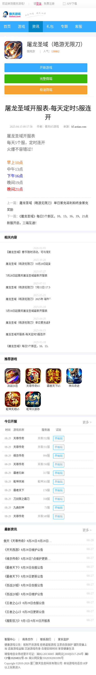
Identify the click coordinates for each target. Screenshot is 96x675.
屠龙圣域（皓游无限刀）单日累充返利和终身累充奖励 (38, 322)
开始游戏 (46, 67)
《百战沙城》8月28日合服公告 (23, 585)
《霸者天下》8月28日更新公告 (23, 576)
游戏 (21, 26)
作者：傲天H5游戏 (48, 126)
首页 (7, 26)
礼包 (50, 26)
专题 (64, 26)
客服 (78, 26)
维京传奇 (18, 455)
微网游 (31, 51)
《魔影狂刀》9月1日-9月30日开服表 (27, 620)
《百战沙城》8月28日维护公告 (23, 594)
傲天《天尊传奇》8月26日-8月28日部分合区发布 (28, 540)
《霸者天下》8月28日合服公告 (23, 567)
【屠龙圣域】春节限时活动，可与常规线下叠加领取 (36, 252)
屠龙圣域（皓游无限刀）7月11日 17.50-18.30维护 (35, 287)
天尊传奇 (18, 438)
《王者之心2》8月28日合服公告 (24, 603)
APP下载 (72, 3)
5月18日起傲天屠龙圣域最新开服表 (26, 311)
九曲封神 (18, 507)
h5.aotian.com (78, 126)
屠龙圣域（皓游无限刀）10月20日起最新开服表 (34, 263)
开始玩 (59, 438)
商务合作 (27, 639)
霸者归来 (18, 473)
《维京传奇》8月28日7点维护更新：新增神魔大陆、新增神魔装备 (28, 558)
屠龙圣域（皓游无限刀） (56, 44)
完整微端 (46, 78)
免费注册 (49, 3)
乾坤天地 (18, 481)
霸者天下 (18, 490)
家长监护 (63, 639)
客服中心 (9, 639)
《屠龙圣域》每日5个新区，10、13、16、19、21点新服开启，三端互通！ (39, 346)
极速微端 (46, 89)
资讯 (35, 26)
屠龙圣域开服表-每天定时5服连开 (26, 334)
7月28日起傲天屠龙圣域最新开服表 (26, 275)
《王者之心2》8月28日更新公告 (24, 612)
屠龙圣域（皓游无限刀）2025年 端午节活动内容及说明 (38, 299)
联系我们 (45, 639)
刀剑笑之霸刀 (21, 499)
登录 (39, 3)
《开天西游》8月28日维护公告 (23, 549)
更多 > (87, 422)
